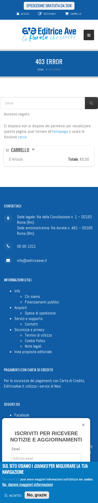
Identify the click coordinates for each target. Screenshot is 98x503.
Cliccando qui (11, 479)
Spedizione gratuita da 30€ (49, 5)
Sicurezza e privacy (29, 329)
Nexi (57, 386)
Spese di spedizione (40, 313)
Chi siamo (32, 296)
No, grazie (37, 495)
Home (40, 69)
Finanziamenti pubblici (42, 302)
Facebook (21, 415)
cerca (22, 137)
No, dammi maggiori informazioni (27, 484)
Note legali (33, 346)
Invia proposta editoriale (33, 351)
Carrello (76, 14)
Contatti (31, 324)
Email (16, 449)
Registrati (50, 14)
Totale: (73, 159)
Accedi (25, 14)
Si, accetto (12, 495)
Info (17, 291)
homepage (60, 131)
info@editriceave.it (32, 260)
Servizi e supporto (28, 318)
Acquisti (20, 307)
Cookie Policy (35, 340)
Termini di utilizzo (38, 335)
